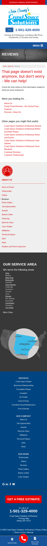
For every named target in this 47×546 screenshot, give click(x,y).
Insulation (23, 393)
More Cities (8, 312)
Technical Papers (8, 234)
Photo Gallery (7, 202)
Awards (5, 210)
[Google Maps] (3, 484)
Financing (5, 218)
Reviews (5, 199)
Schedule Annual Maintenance (23, 2)
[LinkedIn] (6, 484)
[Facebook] (10, 484)
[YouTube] (13, 484)
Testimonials (7, 191)
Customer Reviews (12, 152)
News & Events (8, 187)
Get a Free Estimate (23, 499)
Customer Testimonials (14, 155)
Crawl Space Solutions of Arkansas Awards (22, 126)
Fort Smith (9, 308)
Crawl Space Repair (23, 381)
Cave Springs (10, 285)
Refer (4, 242)
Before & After (7, 214)
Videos (4, 195)
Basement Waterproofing (23, 385)
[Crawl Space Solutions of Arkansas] (23, 538)
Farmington (9, 303)
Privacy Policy (41, 530)
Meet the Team (7, 222)
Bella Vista (9, 278)
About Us (8, 103)
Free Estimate (23, 409)
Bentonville (9, 280)
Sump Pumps (23, 401)
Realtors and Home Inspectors (14, 246)
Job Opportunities (9, 206)
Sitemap (30, 532)
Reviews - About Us (12, 112)
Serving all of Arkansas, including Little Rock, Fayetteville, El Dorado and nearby (23, 36)
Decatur (8, 296)
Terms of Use (20, 532)
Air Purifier (23, 397)
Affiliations (6, 230)
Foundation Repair (23, 389)
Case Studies (7, 226)
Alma (7, 273)
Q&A (4, 238)
